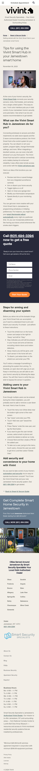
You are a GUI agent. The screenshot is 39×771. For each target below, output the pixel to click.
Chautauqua (11, 605)
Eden (22, 588)
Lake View (23, 592)
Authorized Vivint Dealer (13, 715)
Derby (9, 601)
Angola (22, 584)
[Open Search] (34, 3)
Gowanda (10, 610)
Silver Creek (24, 605)
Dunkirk (23, 579)
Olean (9, 579)
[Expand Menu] (22, 14)
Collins (22, 597)
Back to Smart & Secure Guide (17, 491)
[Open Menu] (3, 3)
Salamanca (24, 601)
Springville (11, 597)
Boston (9, 588)
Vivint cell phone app (26, 165)
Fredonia (10, 584)
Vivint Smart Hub (9, 99)
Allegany (10, 592)
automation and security (12, 473)
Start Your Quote (19, 294)
